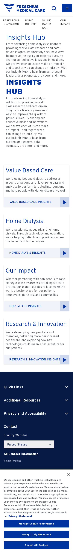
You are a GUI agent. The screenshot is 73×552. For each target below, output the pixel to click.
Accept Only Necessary (36, 534)
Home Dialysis (30, 22)
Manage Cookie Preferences (36, 523)
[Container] (67, 8)
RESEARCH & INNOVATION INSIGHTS (34, 359)
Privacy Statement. (20, 516)
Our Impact (65, 22)
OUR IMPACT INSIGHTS (25, 306)
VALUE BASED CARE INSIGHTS (30, 202)
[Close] (68, 474)
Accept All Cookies (36, 545)
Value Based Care (46, 24)
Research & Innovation (11, 22)
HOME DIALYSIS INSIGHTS (27, 253)
